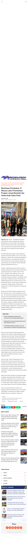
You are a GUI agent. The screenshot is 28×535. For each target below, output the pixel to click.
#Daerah (4, 396)
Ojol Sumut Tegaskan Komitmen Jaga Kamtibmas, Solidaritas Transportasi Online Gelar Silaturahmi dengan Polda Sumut (16, 492)
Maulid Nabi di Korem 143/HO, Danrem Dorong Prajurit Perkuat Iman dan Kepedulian (16, 498)
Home (2, 182)
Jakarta (5, 480)
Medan (21, 184)
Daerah (5, 182)
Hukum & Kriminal (7, 478)
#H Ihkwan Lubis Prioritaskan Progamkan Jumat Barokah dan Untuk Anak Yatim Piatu (12, 399)
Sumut (12, 185)
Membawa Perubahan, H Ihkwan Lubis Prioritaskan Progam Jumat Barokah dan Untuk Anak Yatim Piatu (12, 192)
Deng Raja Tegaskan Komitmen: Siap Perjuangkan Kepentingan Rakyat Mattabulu (15, 516)
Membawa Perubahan (5, 185)
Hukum (5, 475)
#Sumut (21, 401)
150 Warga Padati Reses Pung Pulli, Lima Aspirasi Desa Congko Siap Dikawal (16, 503)
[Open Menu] (2, 1)
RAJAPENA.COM (17, 532)
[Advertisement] (14, 14)
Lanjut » (24, 520)
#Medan (3, 401)
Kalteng (5, 483)
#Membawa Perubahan (12, 401)
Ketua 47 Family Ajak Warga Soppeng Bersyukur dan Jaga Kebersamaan (15, 509)
